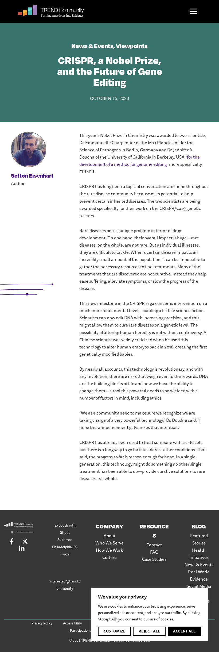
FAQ (154, 552)
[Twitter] (25, 541)
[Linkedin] (22, 549)
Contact (154, 544)
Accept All (184, 631)
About (109, 535)
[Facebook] (12, 541)
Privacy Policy (42, 623)
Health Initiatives (199, 554)
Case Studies (154, 559)
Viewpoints (132, 45)
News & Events (92, 45)
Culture (109, 557)
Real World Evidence (199, 575)
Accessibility (72, 623)
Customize (115, 631)
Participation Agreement (88, 630)
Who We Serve (109, 542)
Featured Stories (199, 539)
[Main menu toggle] (194, 11)
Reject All (149, 631)
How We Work (109, 550)
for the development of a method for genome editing (139, 161)
